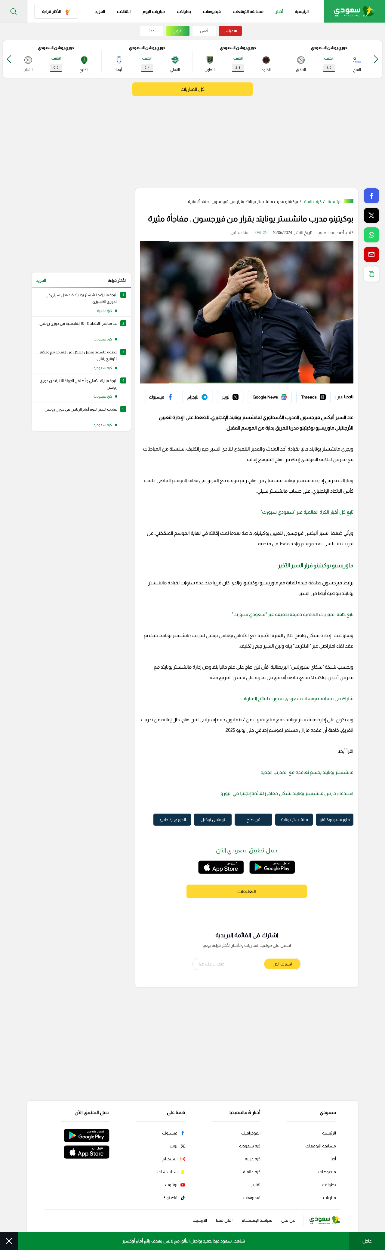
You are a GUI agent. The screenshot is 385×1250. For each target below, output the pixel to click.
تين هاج (253, 819)
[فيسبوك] (161, 397)
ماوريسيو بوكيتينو (334, 819)
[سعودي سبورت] (354, 11)
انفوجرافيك (250, 1133)
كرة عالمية (313, 201)
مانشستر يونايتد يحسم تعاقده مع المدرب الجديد (307, 772)
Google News (278, 395)
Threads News (316, 395)
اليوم (178, 31)
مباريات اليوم (154, 11)
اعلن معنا (224, 1220)
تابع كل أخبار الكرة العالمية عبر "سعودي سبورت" (306, 512)
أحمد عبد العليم (331, 232)
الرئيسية (302, 11)
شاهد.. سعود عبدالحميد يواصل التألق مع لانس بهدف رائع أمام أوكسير (183, 1241)
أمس (204, 31)
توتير (239, 395)
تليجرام (206, 395)
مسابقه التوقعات (248, 11)
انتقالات (124, 11)
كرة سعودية (249, 1146)
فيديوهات (212, 11)
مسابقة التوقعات (320, 1146)
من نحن (288, 1220)
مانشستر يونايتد (294, 819)
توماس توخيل (213, 819)
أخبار (279, 11)
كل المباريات (192, 89)
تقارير (255, 1184)
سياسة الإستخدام (257, 1220)
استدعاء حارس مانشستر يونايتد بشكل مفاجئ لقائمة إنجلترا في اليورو (286, 793)
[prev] (376, 59)
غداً (151, 31)
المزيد (41, 280)
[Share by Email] (371, 254)
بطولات (184, 11)
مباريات (329, 1197)
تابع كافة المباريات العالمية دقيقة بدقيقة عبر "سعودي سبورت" (292, 614)
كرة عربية (252, 1158)
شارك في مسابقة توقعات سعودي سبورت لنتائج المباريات (296, 698)
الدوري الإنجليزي (172, 819)
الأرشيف (199, 1220)
